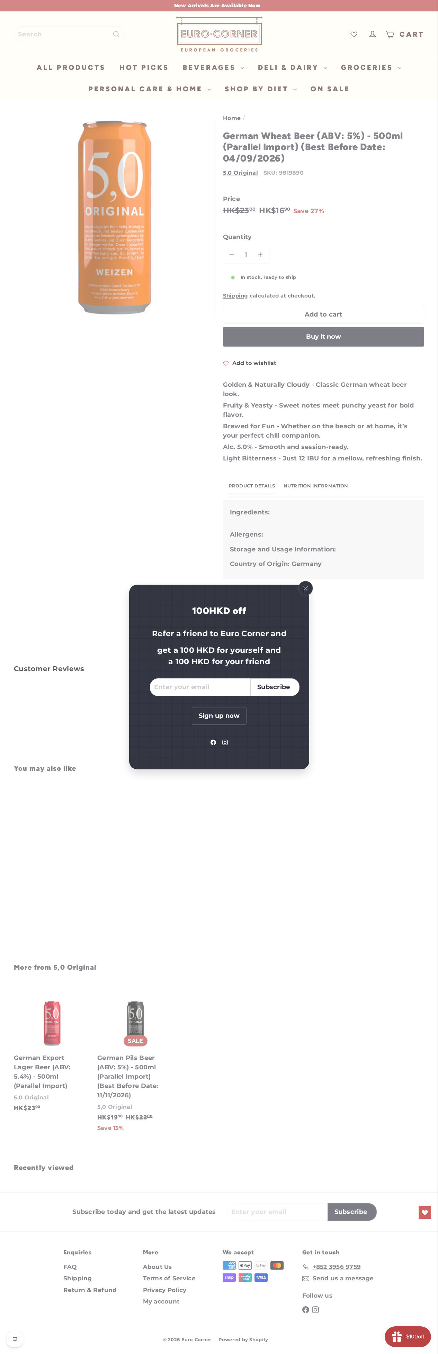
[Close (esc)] (305, 588)
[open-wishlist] (425, 1212)
